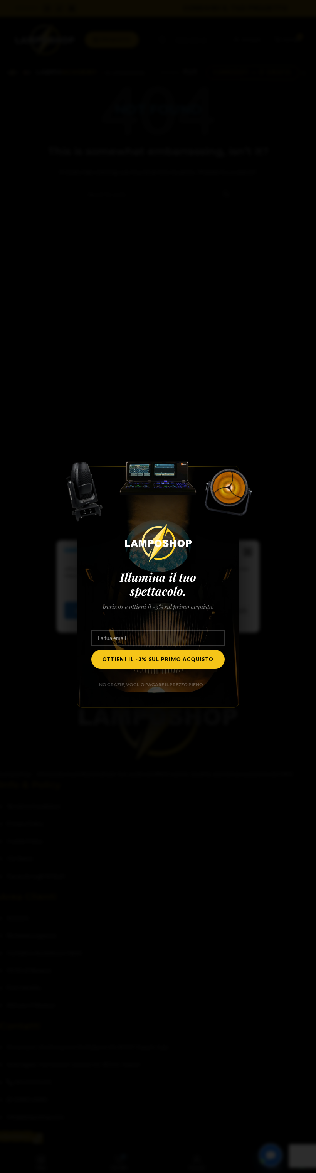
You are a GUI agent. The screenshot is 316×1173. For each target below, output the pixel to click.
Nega (138, 610)
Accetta (88, 610)
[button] (248, 552)
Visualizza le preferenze (208, 610)
